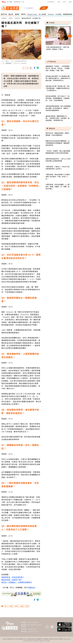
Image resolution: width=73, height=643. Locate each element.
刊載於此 (31, 587)
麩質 (27, 606)
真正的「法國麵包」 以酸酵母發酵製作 (16, 582)
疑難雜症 (17, 18)
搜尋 (43, 8)
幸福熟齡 (4, 18)
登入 (64, 2)
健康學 (11, 18)
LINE (58, 2)
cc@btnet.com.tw (33, 631)
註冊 (70, 2)
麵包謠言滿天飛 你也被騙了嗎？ (32, 18)
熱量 (22, 606)
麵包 (11, 606)
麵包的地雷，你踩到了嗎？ (12, 580)
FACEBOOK (50, 2)
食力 (6, 606)
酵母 (16, 606)
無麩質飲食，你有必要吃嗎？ (12, 577)
